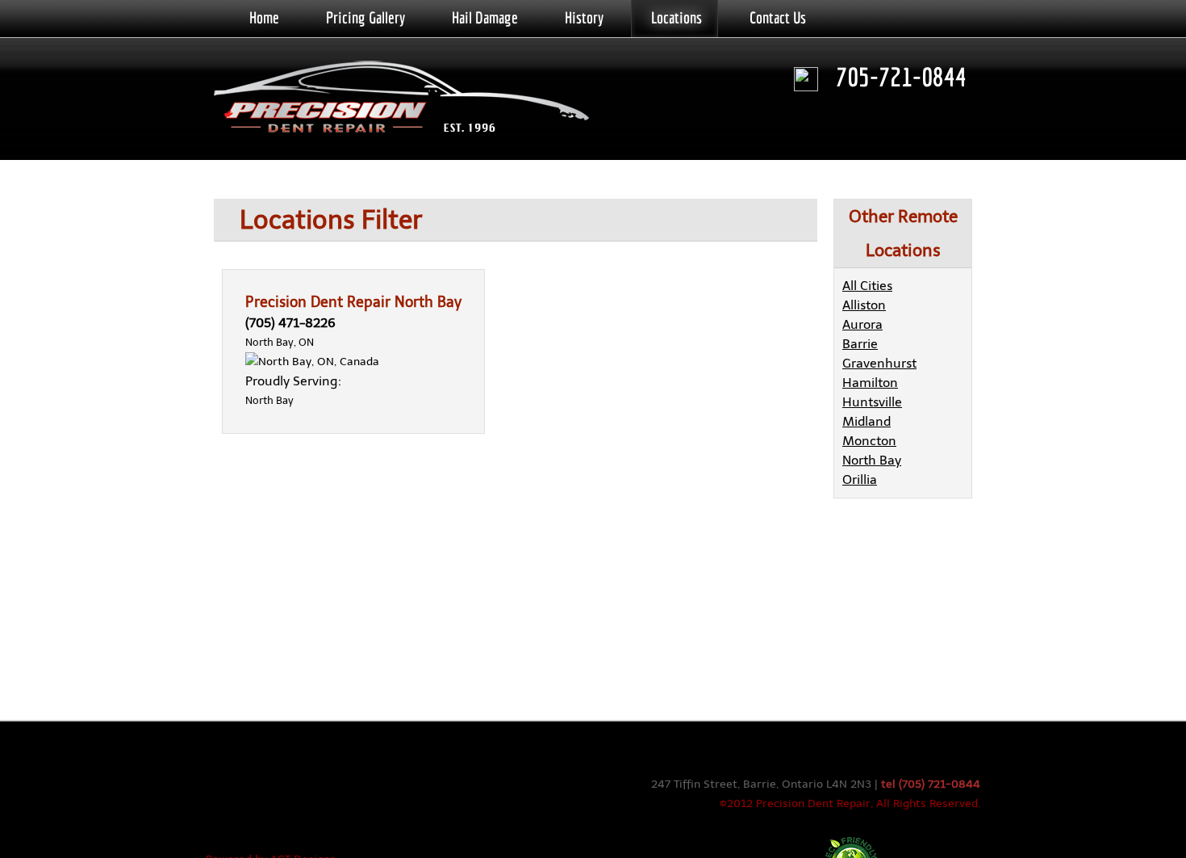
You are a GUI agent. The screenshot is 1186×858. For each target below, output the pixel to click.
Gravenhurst (879, 363)
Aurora (862, 324)
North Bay (871, 460)
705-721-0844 (901, 76)
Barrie (860, 343)
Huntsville (872, 402)
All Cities (867, 285)
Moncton (869, 440)
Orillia (859, 479)
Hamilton (870, 382)
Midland (866, 421)
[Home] (407, 99)
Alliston (864, 305)
